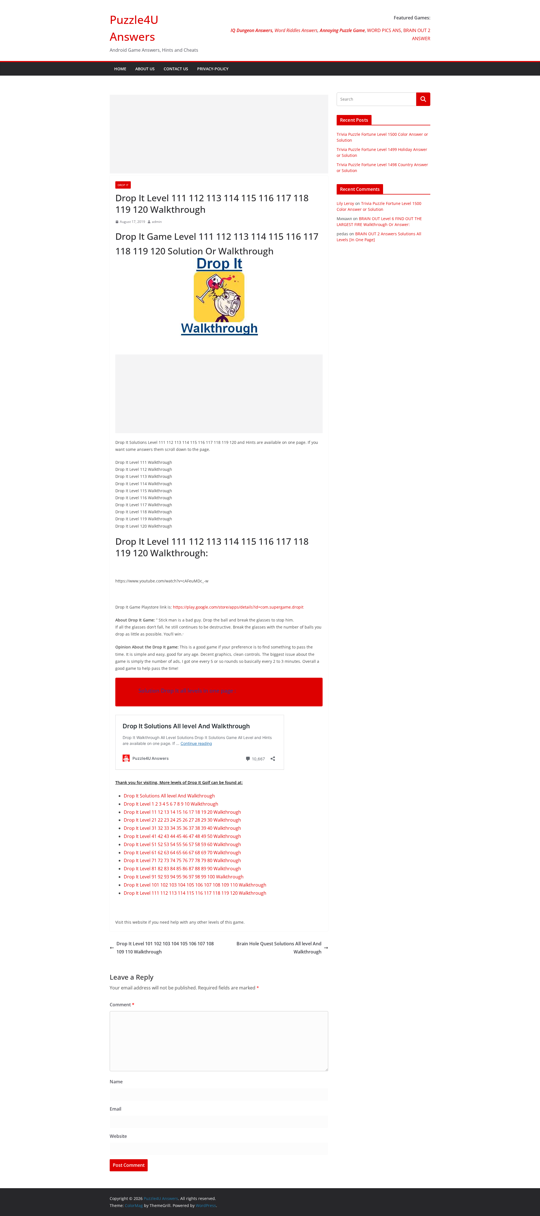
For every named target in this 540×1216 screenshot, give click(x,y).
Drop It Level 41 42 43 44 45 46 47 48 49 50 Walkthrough (182, 836)
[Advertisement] (219, 134)
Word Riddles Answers (295, 30)
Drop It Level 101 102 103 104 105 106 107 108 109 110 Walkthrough (195, 885)
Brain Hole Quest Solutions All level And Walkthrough (279, 948)
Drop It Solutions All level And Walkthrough (169, 796)
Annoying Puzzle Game (342, 30)
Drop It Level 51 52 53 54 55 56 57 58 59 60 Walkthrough (182, 844)
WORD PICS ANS (384, 30)
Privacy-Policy (212, 68)
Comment (122, 1005)
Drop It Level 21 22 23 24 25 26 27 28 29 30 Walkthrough (182, 820)
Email (115, 1109)
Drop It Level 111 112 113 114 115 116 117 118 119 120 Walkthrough (195, 893)
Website (118, 1136)
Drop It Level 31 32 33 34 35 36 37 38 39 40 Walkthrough (182, 828)
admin (157, 221)
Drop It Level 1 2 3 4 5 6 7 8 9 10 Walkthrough (171, 804)
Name (116, 1082)
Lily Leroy (345, 203)
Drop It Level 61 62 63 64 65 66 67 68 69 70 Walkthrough (182, 852)
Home (120, 68)
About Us (145, 68)
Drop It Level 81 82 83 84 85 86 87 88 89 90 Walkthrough (182, 868)
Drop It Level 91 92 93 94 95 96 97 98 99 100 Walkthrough (184, 877)
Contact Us (176, 68)
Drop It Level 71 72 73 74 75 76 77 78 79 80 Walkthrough (182, 860)
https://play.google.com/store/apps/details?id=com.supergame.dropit (237, 607)
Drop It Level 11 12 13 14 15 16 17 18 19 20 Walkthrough (182, 812)
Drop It (123, 185)
